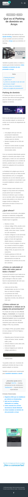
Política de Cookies (14, 489)
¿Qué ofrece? (7, 79)
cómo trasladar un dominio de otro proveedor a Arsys (13, 67)
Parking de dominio (9, 77)
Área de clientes (11, 14)
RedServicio (8, 387)
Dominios (19, 14)
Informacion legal (21, 489)
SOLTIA (13, 383)
